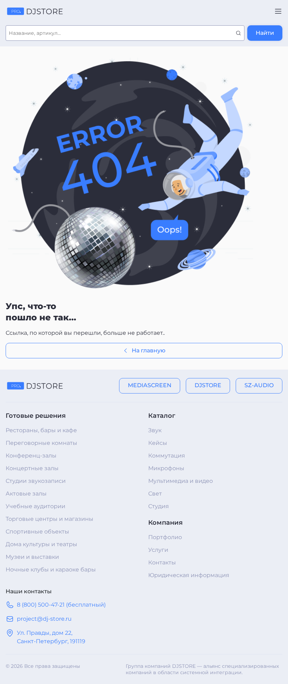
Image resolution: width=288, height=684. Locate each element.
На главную (148, 350)
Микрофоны (166, 468)
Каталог (161, 416)
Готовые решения (36, 416)
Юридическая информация (188, 575)
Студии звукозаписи (36, 481)
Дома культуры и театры (41, 544)
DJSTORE (208, 385)
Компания (165, 522)
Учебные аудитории (35, 506)
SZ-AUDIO (259, 385)
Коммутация (166, 455)
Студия (158, 506)
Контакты (162, 562)
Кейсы (157, 443)
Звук (155, 430)
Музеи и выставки (32, 557)
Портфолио (165, 537)
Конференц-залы (31, 455)
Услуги (158, 549)
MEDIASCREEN (149, 385)
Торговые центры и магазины (49, 519)
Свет (155, 493)
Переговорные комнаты (41, 443)
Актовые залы (26, 493)
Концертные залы (32, 468)
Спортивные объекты (37, 531)
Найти (265, 33)
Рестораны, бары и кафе (41, 430)
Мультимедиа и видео (180, 481)
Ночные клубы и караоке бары (51, 569)
